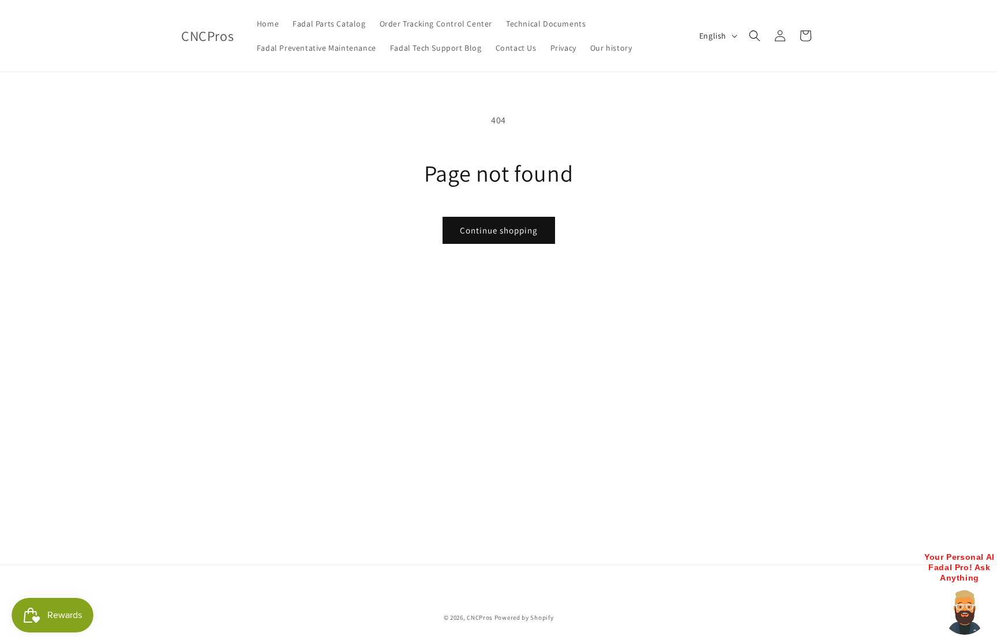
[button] (754, 35)
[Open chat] (965, 612)
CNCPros (480, 617)
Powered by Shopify (524, 617)
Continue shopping (499, 230)
